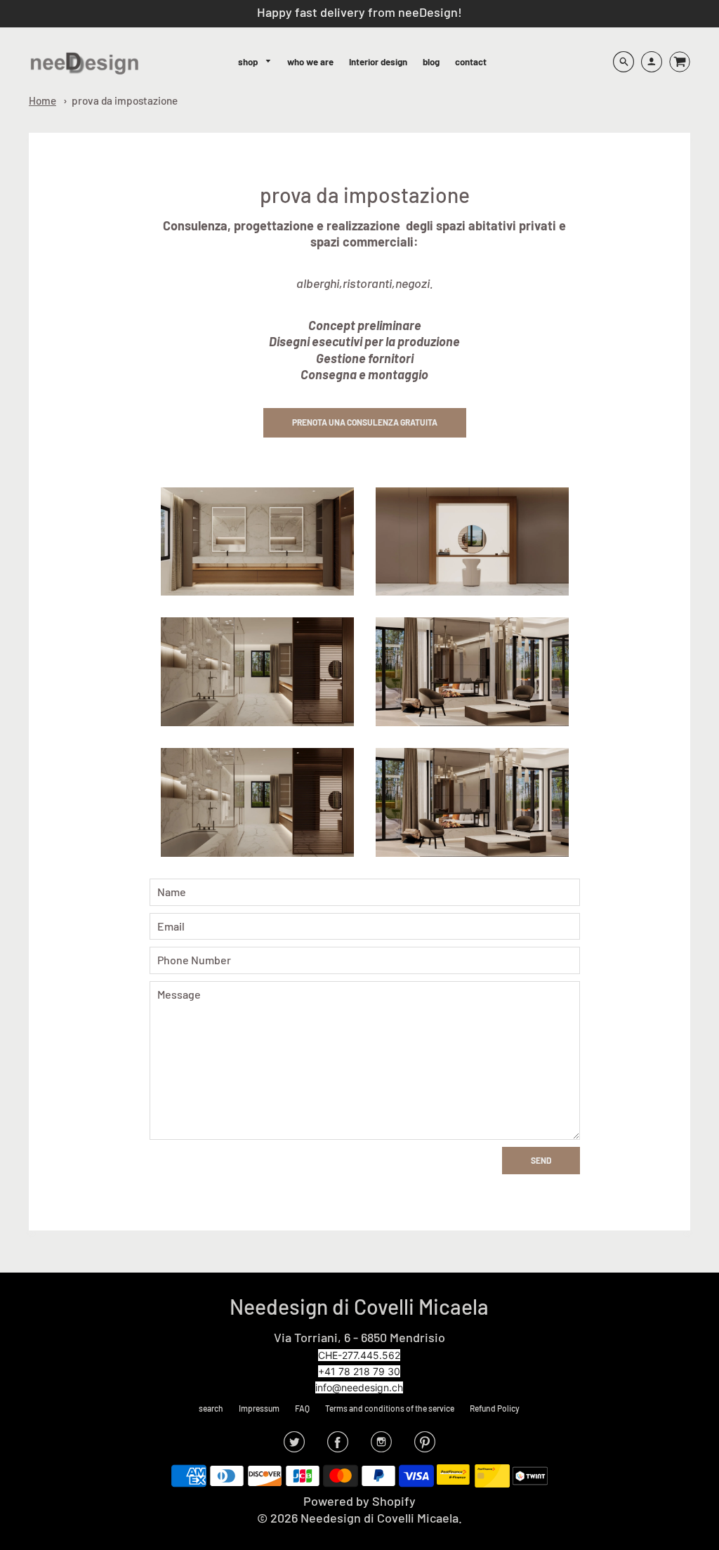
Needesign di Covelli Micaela (359, 1306)
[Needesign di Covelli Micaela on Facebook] (337, 1446)
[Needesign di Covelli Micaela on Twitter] (294, 1446)
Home (42, 100)
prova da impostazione (125, 100)
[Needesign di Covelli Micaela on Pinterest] (424, 1446)
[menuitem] (255, 62)
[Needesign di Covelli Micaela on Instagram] (381, 1446)
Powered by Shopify (359, 1501)
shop (249, 61)
